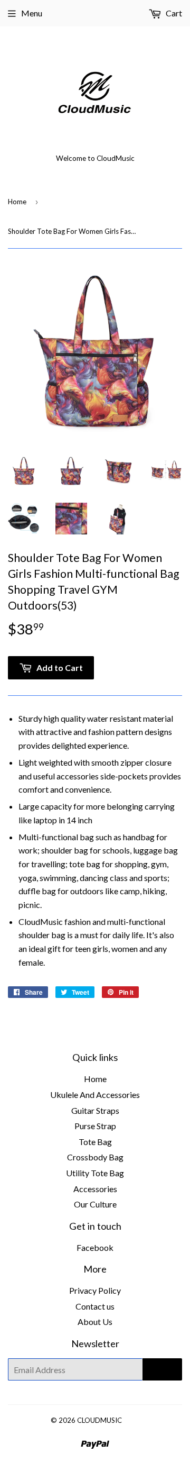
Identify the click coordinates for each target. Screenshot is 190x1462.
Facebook (95, 1247)
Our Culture (95, 1204)
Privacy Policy (95, 1290)
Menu (31, 13)
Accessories (95, 1189)
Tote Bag (95, 1142)
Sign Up (162, 1369)
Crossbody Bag (95, 1157)
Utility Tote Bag (95, 1173)
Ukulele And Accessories (95, 1094)
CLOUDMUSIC (99, 1420)
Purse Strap (95, 1126)
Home (17, 201)
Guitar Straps (95, 1110)
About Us (95, 1321)
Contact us (95, 1306)
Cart (173, 13)
